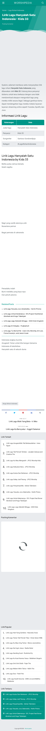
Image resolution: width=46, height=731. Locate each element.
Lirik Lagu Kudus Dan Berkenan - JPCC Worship (22, 473)
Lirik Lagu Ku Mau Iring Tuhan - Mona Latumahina (23, 643)
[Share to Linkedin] (31, 412)
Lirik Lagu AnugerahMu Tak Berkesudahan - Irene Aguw (23, 444)
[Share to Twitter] (14, 412)
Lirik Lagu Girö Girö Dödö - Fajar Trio (18, 663)
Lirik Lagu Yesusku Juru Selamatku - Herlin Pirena (22, 309)
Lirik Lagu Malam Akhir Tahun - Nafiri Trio (20, 668)
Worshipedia (23, 2)
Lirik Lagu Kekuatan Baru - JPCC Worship (20, 467)
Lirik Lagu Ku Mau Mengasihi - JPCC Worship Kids (23, 460)
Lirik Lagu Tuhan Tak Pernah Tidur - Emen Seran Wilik (24, 638)
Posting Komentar (7, 24)
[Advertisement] (23, 58)
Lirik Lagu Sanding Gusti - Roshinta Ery (19, 653)
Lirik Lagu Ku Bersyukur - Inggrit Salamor (23, 429)
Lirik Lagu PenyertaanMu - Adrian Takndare (21, 486)
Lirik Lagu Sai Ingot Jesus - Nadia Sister (19, 648)
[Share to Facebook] (6, 412)
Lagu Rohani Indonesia (10, 403)
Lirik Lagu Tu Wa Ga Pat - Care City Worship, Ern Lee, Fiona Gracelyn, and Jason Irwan (23, 332)
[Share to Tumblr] (40, 412)
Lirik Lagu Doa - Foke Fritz (15, 674)
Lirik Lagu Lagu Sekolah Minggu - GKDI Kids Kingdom (23, 321)
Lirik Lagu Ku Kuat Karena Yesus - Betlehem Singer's (24, 658)
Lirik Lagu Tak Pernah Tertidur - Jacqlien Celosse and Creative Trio (24, 453)
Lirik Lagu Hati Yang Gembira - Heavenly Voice (22, 633)
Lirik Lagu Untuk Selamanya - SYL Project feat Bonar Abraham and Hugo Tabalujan (23, 315)
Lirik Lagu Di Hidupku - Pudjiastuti (16, 326)
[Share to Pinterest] (23, 412)
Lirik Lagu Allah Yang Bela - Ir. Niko (23, 421)
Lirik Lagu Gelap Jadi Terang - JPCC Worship (21, 479)
